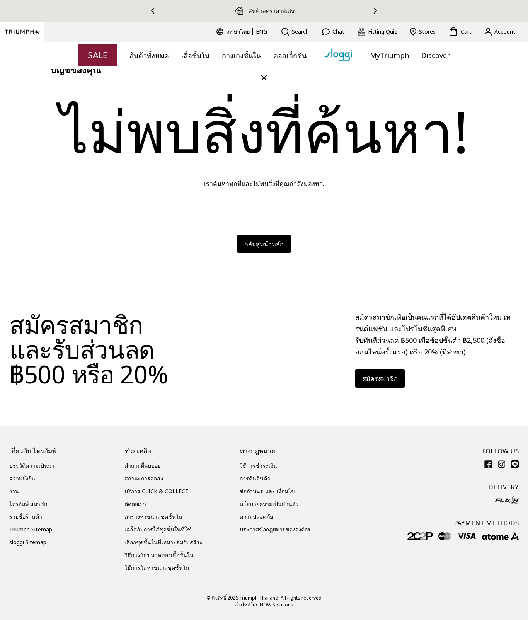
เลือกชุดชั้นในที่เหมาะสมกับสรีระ (163, 542)
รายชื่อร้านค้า (25, 516)
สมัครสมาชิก (380, 378)
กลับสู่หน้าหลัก (264, 244)
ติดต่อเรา (135, 504)
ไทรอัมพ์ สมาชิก (28, 504)
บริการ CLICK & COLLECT (156, 491)
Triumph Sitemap (30, 529)
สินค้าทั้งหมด (149, 55)
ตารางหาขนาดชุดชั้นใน (153, 516)
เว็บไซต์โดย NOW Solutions (264, 604)
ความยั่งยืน (22, 478)
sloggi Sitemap (27, 542)
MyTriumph (389, 55)
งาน (14, 491)
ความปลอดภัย (256, 516)
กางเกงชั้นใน (241, 55)
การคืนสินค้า (255, 478)
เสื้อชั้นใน (195, 55)
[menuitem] (239, 31)
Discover (435, 55)
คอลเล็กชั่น (290, 55)
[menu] (247, 31)
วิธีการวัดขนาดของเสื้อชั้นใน (159, 555)
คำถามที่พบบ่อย (142, 465)
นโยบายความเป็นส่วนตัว (269, 504)
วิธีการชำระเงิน (258, 465)
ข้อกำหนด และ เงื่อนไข (267, 491)
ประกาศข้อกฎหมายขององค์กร (275, 529)
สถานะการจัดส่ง (143, 478)
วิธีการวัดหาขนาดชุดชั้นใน (156, 567)
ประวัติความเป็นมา (32, 465)
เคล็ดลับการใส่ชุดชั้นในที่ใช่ (157, 529)
